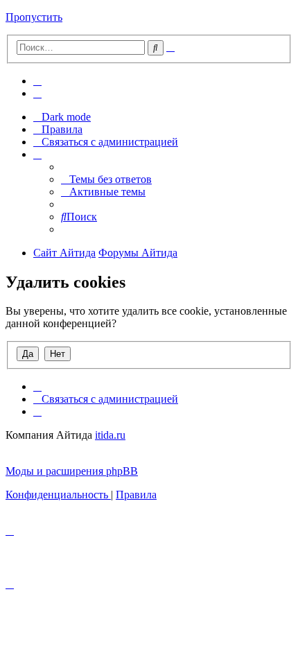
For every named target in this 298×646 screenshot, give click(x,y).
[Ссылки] (37, 154)
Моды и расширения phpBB (72, 471)
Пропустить (34, 17)
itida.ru (110, 435)
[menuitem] (37, 81)
